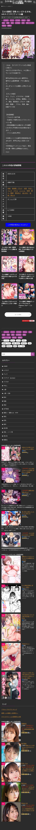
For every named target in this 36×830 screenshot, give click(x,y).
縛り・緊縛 (21, 346)
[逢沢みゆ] (11, 792)
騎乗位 (9, 25)
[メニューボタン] (1, 2)
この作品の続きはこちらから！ (18, 225)
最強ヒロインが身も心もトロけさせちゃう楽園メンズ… (28, 747)
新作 (5, 424)
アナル (15, 191)
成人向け (25, 193)
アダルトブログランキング (9, 709)
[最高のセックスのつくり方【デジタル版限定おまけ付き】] (11, 569)
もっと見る (18, 314)
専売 (5, 416)
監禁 (28, 191)
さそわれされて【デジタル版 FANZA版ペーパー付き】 (28, 616)
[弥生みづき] (11, 812)
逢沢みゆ (23, 783)
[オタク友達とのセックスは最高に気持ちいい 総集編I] (11, 475)
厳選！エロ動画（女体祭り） (9, 713)
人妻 (28, 20)
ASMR (5, 366)
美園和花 (23, 723)
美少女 (4, 25)
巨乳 (23, 22)
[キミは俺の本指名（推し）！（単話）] (11, 598)
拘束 (9, 188)
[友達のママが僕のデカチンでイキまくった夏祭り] (11, 454)
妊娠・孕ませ (16, 343)
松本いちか (24, 763)
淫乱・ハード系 (30, 22)
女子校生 (18, 22)
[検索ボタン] (34, 2)
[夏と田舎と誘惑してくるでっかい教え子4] (11, 518)
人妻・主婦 (7, 393)
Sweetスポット (26, 643)
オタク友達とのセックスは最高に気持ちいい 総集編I (28, 470)
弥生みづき (24, 803)
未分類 (6, 428)
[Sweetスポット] (11, 656)
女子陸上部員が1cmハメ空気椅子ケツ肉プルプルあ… (28, 788)
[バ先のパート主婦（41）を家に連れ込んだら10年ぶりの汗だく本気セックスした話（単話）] (11, 685)
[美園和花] (11, 732)
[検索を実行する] (33, 354)
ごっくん (22, 191)
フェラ (11, 20)
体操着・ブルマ (17, 188)
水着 (25, 188)
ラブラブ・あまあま (9, 378)
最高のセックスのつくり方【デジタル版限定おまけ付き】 (28, 558)
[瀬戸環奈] (11, 752)
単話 (12, 22)
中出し (23, 20)
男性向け (18, 193)
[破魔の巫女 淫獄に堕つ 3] (11, 497)
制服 (8, 22)
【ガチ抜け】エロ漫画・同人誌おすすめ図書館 (18, 2)
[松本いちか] (11, 772)
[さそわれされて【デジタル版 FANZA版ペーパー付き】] (11, 627)
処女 (3, 22)
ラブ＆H (18, 20)
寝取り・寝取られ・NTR (11, 412)
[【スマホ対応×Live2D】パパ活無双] (11, 539)
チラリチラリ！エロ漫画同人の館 (11, 716)
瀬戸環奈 (23, 743)
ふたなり (6, 20)
